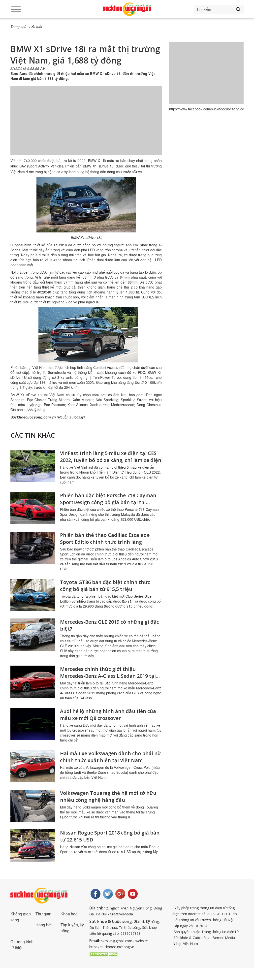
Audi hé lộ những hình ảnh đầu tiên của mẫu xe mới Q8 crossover (108, 714)
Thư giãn (43, 914)
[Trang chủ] (127, 9)
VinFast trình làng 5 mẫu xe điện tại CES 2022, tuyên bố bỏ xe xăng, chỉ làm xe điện (110, 456)
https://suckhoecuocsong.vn (111, 946)
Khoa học (69, 914)
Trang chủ (18, 26)
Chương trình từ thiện (21, 944)
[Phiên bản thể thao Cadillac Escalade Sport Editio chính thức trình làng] (32, 548)
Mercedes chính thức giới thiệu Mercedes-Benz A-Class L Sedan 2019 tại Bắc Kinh (108, 676)
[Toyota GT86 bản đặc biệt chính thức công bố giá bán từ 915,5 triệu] (32, 595)
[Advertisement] (86, 125)
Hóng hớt (43, 925)
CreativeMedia (121, 914)
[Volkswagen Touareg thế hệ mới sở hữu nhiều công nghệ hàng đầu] (32, 806)
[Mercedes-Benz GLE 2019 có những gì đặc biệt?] (32, 634)
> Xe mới (35, 26)
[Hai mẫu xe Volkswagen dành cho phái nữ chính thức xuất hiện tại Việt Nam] (32, 766)
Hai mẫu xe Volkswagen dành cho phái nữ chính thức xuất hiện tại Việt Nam (110, 757)
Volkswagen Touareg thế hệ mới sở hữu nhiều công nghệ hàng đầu (108, 796)
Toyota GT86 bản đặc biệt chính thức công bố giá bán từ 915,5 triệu (105, 585)
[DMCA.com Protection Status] (104, 953)
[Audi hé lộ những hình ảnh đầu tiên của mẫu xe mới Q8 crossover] (32, 724)
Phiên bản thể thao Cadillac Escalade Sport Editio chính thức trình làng (105, 538)
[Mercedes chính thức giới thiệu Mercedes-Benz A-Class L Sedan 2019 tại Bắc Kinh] (32, 682)
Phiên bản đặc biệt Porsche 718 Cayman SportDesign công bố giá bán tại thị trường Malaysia (108, 502)
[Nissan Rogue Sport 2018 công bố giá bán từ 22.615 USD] (32, 845)
